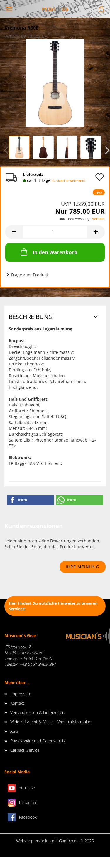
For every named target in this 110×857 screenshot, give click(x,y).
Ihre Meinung (82, 567)
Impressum (20, 693)
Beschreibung (31, 317)
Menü (9, 9)
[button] (30, 500)
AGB (14, 731)
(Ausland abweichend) (68, 180)
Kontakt (17, 703)
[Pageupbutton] (94, 848)
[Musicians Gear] (55, 9)
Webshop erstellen (33, 841)
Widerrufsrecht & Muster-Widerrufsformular (50, 722)
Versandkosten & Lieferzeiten (37, 712)
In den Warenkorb (55, 252)
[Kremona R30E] (55, 82)
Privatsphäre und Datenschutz (37, 741)
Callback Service (25, 750)
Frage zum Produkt (29, 274)
